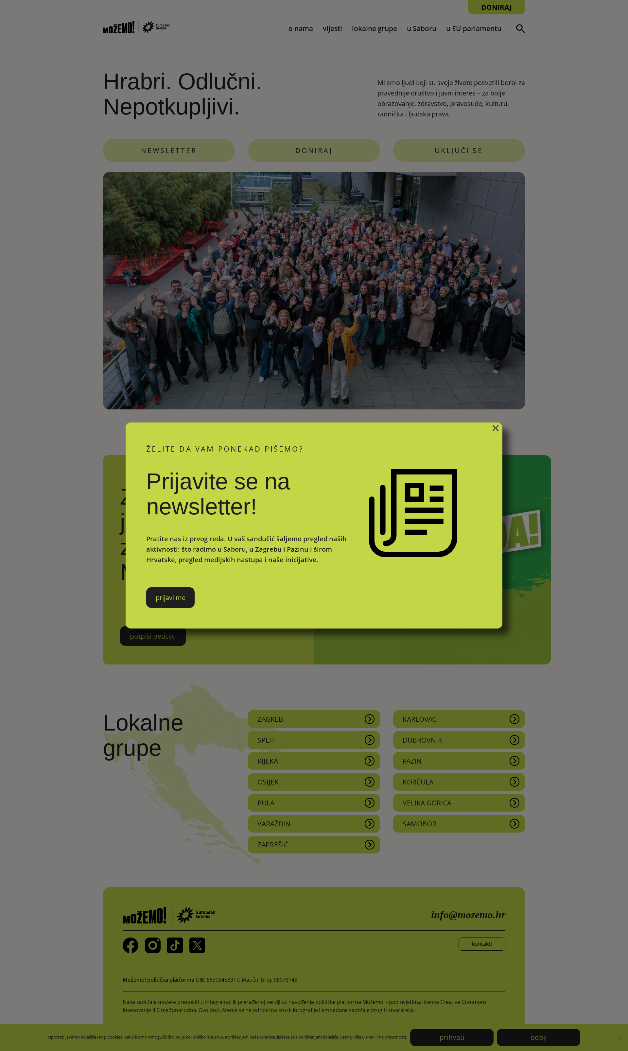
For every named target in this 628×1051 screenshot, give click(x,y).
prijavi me (170, 597)
